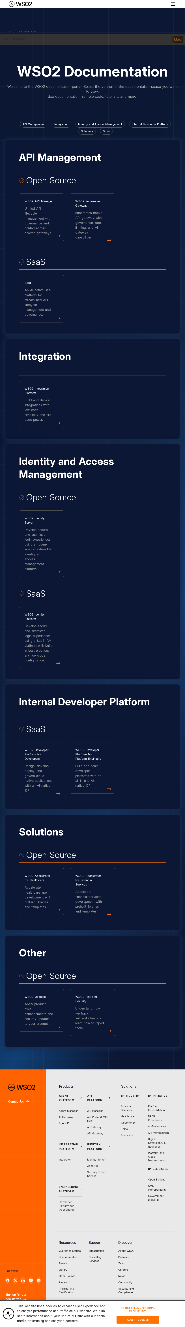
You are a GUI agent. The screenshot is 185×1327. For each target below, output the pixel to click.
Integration (61, 124)
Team (121, 1263)
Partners (123, 1257)
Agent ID (64, 1123)
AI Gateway (66, 1117)
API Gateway (95, 1133)
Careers (123, 1269)
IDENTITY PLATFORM (94, 1146)
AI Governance (157, 1126)
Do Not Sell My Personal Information (138, 1309)
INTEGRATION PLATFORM (68, 1146)
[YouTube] (31, 1280)
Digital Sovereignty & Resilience (157, 1142)
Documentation (68, 1257)
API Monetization (158, 1132)
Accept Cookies (138, 1319)
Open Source (67, 1276)
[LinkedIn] (23, 1280)
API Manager (95, 1110)
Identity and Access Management (100, 124)
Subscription (96, 1250)
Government (128, 1122)
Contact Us (16, 1101)
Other (106, 131)
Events (63, 1263)
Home (8, 31)
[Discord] (39, 1280)
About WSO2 (126, 1250)
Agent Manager (68, 1110)
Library (63, 1269)
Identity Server (96, 1159)
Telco (124, 1128)
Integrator (65, 1159)
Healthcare (127, 1116)
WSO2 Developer (13, 39)
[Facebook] (7, 1280)
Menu (178, 39)
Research (64, 1282)
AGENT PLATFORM (66, 1098)
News (121, 1276)
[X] (15, 1280)
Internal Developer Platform (150, 124)
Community (125, 1282)
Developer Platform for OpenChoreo (67, 1205)
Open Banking (156, 1179)
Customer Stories (70, 1250)
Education (127, 1135)
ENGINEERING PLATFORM (68, 1189)
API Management (34, 124)
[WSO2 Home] (20, 4)
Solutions (87, 131)
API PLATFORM (94, 1098)
